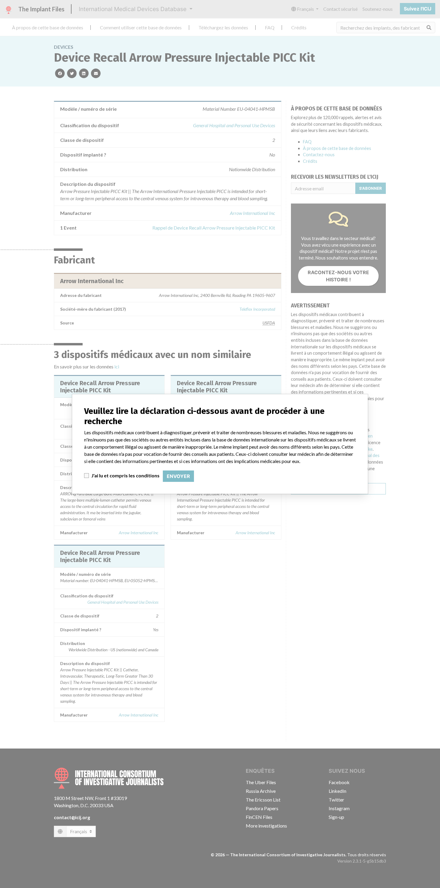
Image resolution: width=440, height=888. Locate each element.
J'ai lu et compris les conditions (125, 475)
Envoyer (178, 476)
